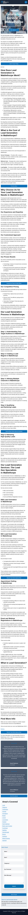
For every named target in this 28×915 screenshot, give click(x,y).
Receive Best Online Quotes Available (14, 431)
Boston (4, 815)
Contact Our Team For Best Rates (14, 283)
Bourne (4, 834)
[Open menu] (26, 2)
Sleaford (4, 821)
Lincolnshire (5, 819)
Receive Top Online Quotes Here (14, 577)
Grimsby (4, 811)
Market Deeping (6, 838)
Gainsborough (5, 832)
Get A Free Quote (14, 796)
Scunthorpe (5, 828)
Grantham (4, 836)
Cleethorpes (5, 809)
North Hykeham (6, 824)
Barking (2, 729)
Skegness (4, 807)
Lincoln (4, 817)
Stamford (4, 840)
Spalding (4, 830)
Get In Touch (14, 894)
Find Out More (14, 186)
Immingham (5, 813)
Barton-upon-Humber (7, 826)
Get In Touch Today (14, 63)
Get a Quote (13, 29)
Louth (3, 805)
